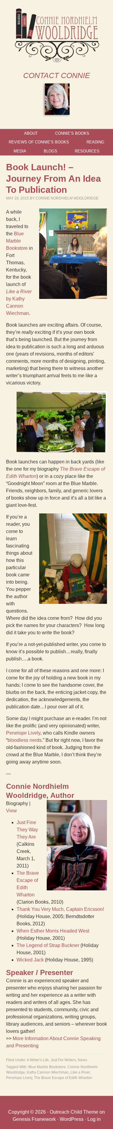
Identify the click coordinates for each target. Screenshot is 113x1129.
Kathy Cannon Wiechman (48, 1072)
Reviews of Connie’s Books (39, 142)
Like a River (80, 1072)
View (11, 810)
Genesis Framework (34, 1119)
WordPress (71, 1119)
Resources (87, 151)
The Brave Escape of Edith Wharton (63, 1078)
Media (20, 151)
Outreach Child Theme (74, 1112)
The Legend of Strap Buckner (48, 945)
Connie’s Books (72, 133)
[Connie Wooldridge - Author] (56, 61)
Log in (94, 1119)
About (31, 133)
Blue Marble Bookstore (17, 241)
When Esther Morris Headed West (53, 930)
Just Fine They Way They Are (27, 829)
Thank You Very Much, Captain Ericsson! (60, 909)
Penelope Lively (23, 732)
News (82, 1060)
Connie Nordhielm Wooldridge (67, 198)
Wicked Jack (30, 959)
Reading (95, 142)
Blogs (50, 151)
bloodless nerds (25, 740)
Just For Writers (63, 1060)
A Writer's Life (38, 1060)
